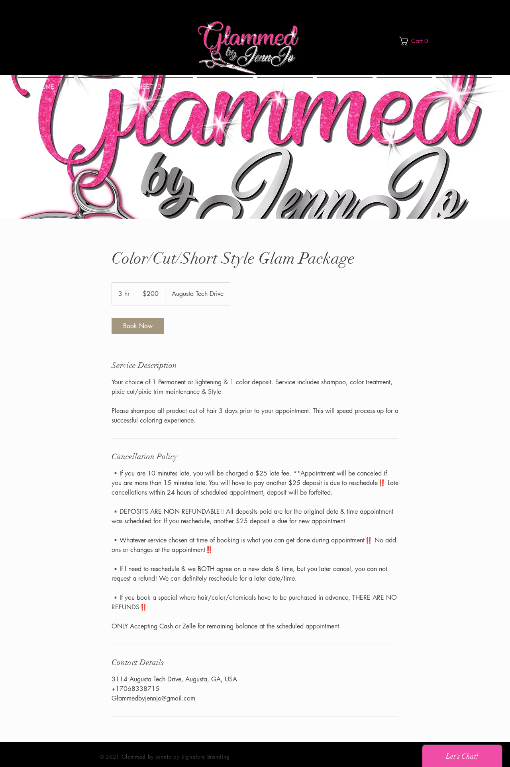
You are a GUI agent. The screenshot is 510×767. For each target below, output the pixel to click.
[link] (138, 326)
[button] (415, 41)
